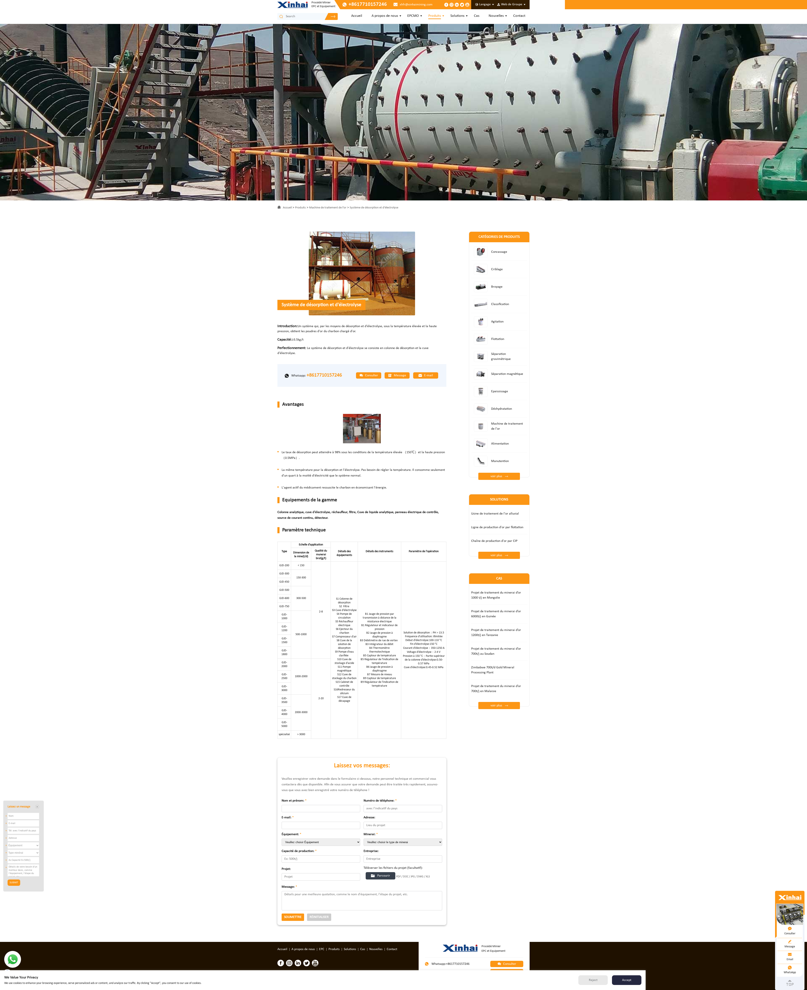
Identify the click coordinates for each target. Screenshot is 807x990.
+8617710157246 (324, 375)
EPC (321, 949)
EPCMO (413, 16)
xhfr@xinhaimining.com (416, 4)
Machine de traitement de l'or (327, 207)
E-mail (428, 375)
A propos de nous (385, 16)
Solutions (457, 16)
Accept (626, 980)
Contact (519, 16)
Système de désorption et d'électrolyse (374, 207)
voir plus (497, 476)
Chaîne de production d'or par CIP (494, 541)
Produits (434, 16)
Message (399, 375)
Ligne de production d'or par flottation (497, 527)
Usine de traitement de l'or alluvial (495, 513)
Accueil (356, 16)
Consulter (371, 375)
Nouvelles (496, 16)
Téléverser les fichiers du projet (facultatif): (393, 868)
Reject (593, 980)
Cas (476, 16)
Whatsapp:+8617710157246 (450, 964)
